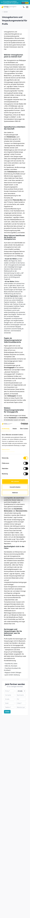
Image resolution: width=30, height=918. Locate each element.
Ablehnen (15, 492)
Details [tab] (15, 428)
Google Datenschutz (8, 451)
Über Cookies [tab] (24, 428)
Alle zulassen (15, 481)
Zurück (6, 12)
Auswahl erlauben (15, 487)
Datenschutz (6, 449)
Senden (7, 711)
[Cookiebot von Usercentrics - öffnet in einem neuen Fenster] (21, 424)
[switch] (25, 463)
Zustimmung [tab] (5, 428)
